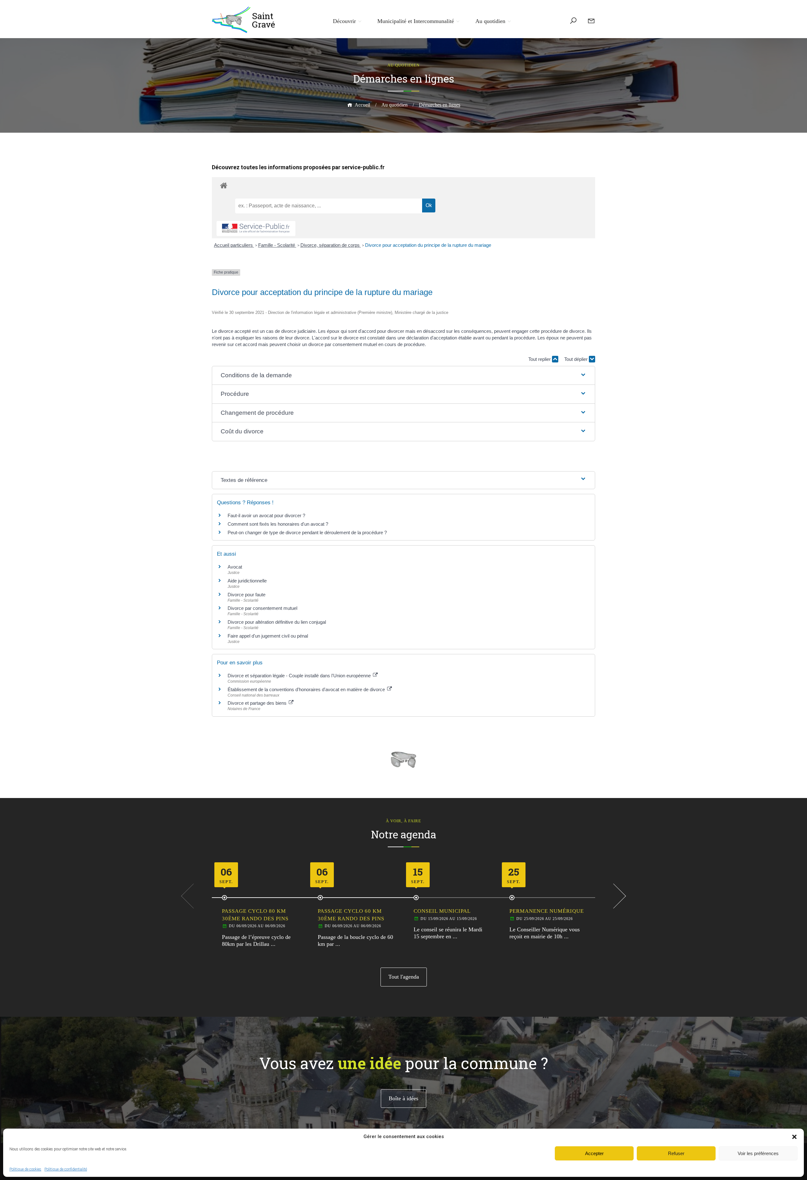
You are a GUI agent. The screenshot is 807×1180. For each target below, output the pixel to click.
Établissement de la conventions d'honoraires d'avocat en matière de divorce (307, 689)
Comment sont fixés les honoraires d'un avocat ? (278, 524)
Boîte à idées (403, 1098)
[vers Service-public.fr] (256, 228)
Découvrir (344, 21)
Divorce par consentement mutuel (262, 608)
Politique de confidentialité (65, 1169)
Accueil (362, 104)
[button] (794, 1137)
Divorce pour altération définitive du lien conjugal (277, 622)
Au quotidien (490, 21)
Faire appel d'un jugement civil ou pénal (268, 636)
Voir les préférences (758, 1153)
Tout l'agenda (403, 977)
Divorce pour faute (246, 594)
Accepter (594, 1153)
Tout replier (540, 359)
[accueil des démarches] (403, 185)
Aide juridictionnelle (247, 580)
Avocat (235, 567)
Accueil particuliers (234, 245)
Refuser (676, 1153)
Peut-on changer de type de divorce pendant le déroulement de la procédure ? (307, 532)
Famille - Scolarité (277, 245)
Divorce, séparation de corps (330, 245)
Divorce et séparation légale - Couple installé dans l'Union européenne (300, 675)
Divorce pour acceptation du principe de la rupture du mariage (428, 245)
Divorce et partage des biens (258, 703)
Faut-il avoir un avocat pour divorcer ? (266, 515)
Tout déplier (576, 359)
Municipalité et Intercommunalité (415, 21)
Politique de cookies (25, 1169)
